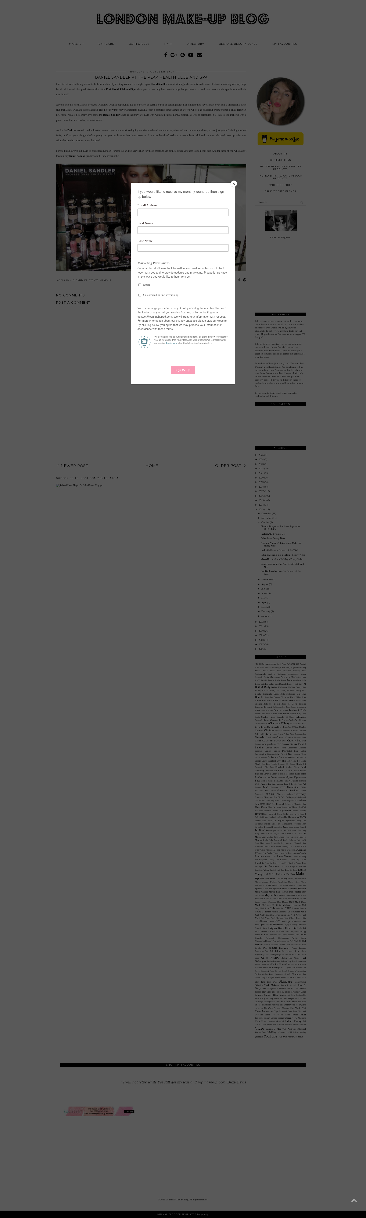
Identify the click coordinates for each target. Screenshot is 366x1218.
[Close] (234, 184)
